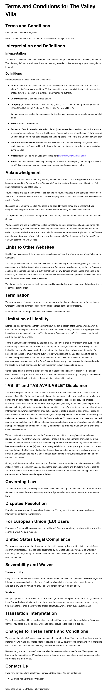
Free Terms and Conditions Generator (84, 136)
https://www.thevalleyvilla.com (72, 155)
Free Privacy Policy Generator (35, 688)
